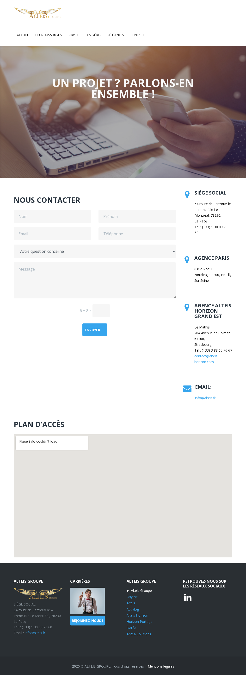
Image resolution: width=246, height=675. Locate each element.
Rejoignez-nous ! (87, 620)
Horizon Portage (139, 621)
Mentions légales (161, 666)
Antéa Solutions (139, 634)
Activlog (133, 609)
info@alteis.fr (205, 398)
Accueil (23, 35)
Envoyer (92, 330)
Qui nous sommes (48, 35)
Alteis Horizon (137, 615)
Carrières (94, 35)
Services (74, 35)
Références (116, 35)
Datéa (131, 627)
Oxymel (132, 596)
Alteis (131, 603)
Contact (137, 35)
